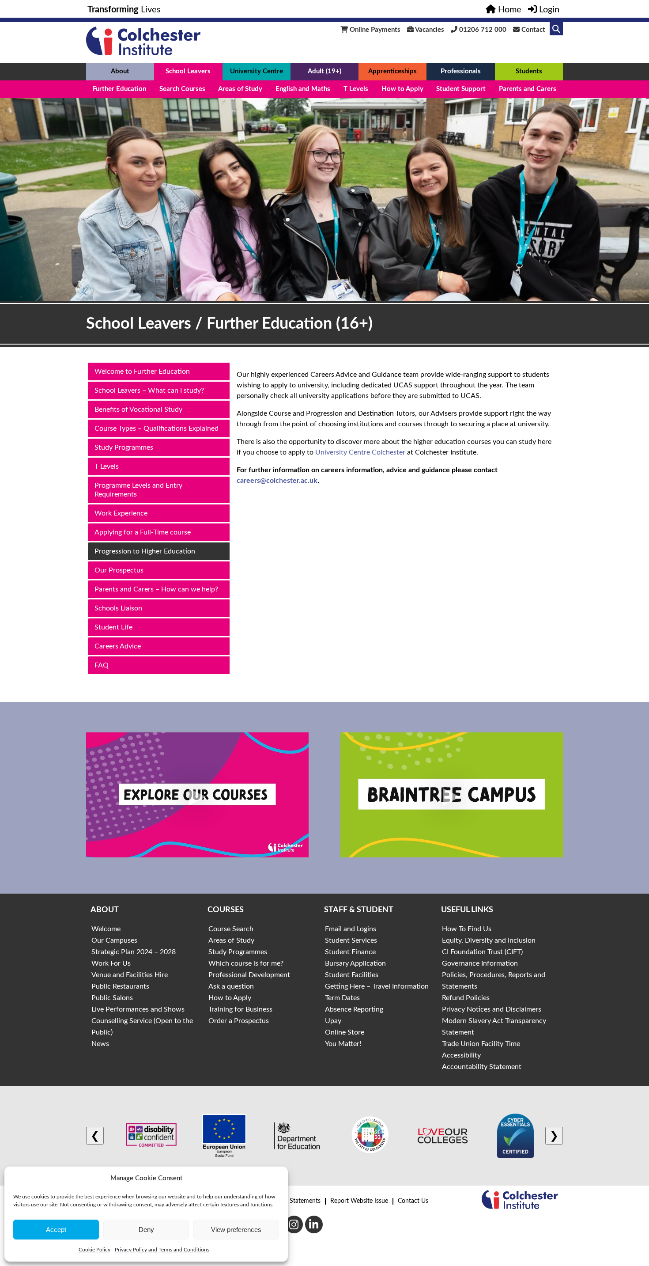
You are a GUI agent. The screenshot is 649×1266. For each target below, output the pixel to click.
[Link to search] (556, 28)
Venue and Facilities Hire (129, 974)
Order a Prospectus (238, 1020)
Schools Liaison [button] (118, 608)
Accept (56, 1229)
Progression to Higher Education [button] (144, 551)
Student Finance (350, 951)
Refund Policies (466, 997)
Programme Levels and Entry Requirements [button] (138, 490)
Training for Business (240, 1009)
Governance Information (480, 963)
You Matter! (343, 1043)
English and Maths (302, 89)
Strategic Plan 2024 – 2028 (133, 951)
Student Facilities (351, 974)
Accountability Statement (481, 1066)
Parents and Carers (527, 89)
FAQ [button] (101, 665)
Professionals (461, 71)
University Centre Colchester (360, 452)
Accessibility (461, 1055)
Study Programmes (237, 951)
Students (529, 71)
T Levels (355, 89)
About (120, 71)
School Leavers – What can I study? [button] (149, 390)
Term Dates (342, 997)
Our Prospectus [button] (118, 570)
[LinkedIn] (314, 1224)
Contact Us (413, 1201)
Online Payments (374, 30)
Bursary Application (355, 963)
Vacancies (429, 30)
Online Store (344, 1032)
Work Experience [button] (120, 513)
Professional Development (249, 974)
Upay (333, 1020)
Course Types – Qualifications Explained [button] (156, 428)
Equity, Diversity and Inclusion (489, 940)
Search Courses (182, 89)
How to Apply (402, 89)
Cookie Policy (94, 1249)
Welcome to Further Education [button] (142, 371)
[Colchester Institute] (143, 53)
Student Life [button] (113, 627)
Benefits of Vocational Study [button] (138, 409)
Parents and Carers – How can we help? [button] (156, 589)
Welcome (106, 928)
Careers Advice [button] (117, 646)
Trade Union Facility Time (481, 1043)
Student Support (461, 89)
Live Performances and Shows (138, 1009)
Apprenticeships (392, 71)
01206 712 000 (481, 30)
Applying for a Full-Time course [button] (142, 532)
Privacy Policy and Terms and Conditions (162, 1249)
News (100, 1043)
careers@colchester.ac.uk (277, 480)
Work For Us (111, 963)
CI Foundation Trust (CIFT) (482, 951)
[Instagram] (294, 1224)
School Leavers (188, 71)
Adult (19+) (324, 71)
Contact (532, 30)
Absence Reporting (354, 1009)
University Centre (256, 71)
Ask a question (231, 986)
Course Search (230, 928)
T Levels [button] (106, 466)
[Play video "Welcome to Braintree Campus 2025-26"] (451, 795)
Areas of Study (240, 89)
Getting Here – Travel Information (377, 986)
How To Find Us (466, 928)
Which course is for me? (245, 963)
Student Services (351, 940)
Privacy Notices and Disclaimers (491, 1009)
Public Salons (112, 997)
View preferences (236, 1229)
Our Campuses (114, 940)
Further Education (119, 89)
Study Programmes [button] (123, 447)
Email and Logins (350, 928)
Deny (146, 1229)
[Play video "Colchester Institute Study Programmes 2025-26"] (197, 795)
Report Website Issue (359, 1201)
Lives (124, 9)
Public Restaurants (120, 986)
